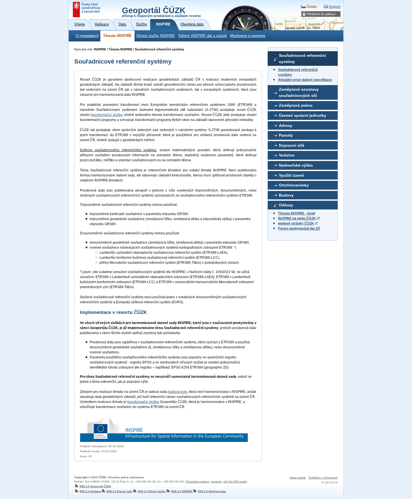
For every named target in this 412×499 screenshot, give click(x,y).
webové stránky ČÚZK (296, 223)
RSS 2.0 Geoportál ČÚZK (95, 486)
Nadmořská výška (296, 165)
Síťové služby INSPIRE (155, 36)
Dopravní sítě (291, 145)
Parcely (286, 135)
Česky (312, 7)
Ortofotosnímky (294, 185)
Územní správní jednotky (302, 115)
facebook (216, 481)
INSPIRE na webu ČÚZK (297, 218)
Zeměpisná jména (296, 105)
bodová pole (177, 392)
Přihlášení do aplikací (321, 14)
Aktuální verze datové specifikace (305, 80)
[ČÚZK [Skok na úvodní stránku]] (87, 9)
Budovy (286, 195)
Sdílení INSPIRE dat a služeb (202, 36)
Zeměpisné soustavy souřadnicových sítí (299, 92)
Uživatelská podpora (197, 481)
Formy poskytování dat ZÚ (299, 228)
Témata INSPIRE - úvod (296, 213)
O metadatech (87, 36)
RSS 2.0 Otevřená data (212, 491)
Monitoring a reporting (247, 36)
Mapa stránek (298, 477)
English (335, 7)
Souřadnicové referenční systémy (302, 58)
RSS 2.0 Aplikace (90, 491)
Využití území (291, 175)
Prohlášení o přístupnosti (323, 477)
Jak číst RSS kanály (235, 481)
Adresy (285, 125)
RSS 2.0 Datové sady (120, 491)
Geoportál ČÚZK (161, 12)
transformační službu (107, 115)
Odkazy (286, 205)
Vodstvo (287, 155)
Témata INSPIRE (117, 36)
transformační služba (143, 402)
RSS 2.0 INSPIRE (182, 491)
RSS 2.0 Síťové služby (152, 491)
